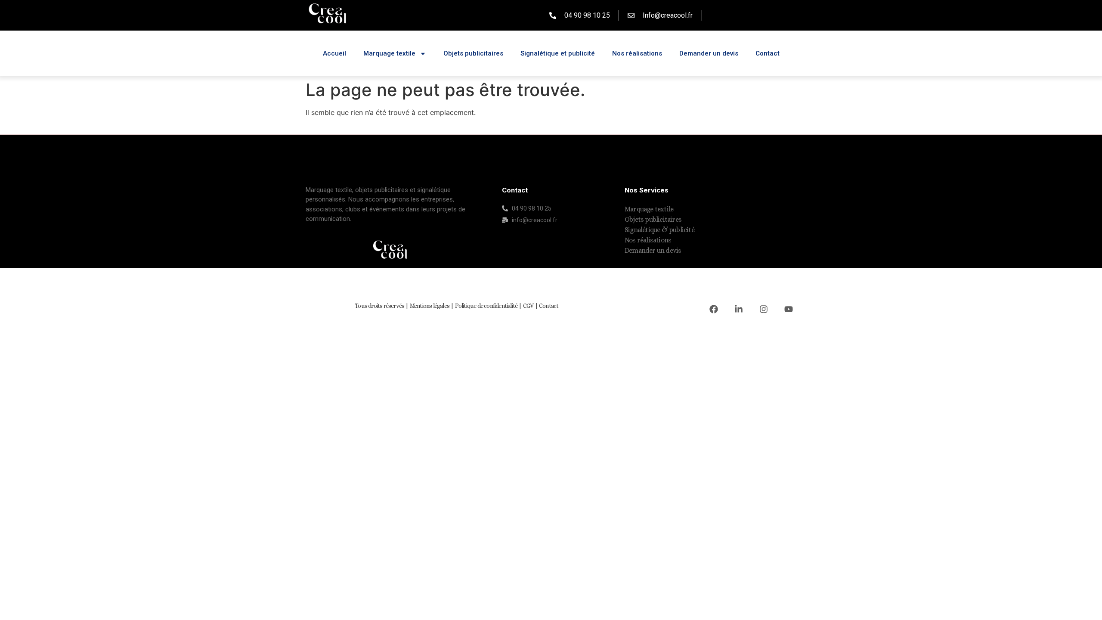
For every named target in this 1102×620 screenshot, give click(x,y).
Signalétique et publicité (557, 53)
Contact (767, 53)
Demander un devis (708, 53)
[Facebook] (713, 309)
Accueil (334, 53)
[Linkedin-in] (738, 309)
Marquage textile (389, 53)
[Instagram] (763, 309)
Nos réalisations (637, 53)
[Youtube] (788, 309)
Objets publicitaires (473, 53)
